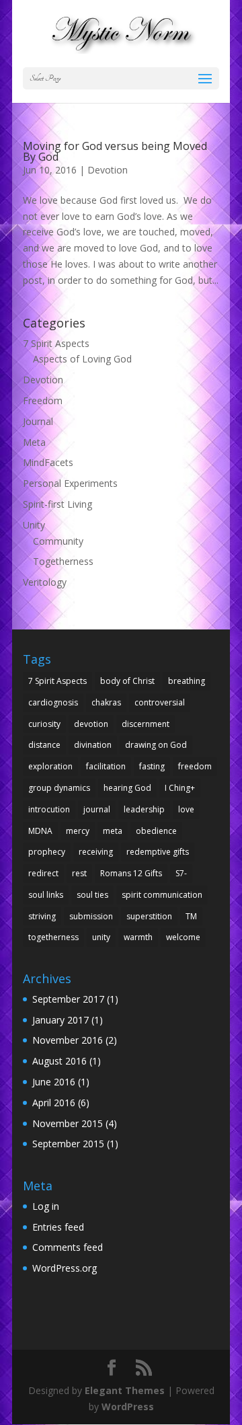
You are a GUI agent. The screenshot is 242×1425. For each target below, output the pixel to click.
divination (93, 744)
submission (91, 916)
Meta (34, 442)
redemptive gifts (157, 851)
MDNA (40, 831)
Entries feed (58, 1227)
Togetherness (63, 561)
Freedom (43, 400)
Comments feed (67, 1247)
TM (191, 916)
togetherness (53, 937)
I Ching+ (180, 788)
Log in (45, 1206)
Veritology (45, 582)
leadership (144, 809)
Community (58, 541)
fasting (152, 766)
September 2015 (68, 1143)
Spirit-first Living (57, 504)
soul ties (92, 894)
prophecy (46, 851)
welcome (183, 937)
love (186, 809)
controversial (159, 702)
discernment (145, 724)
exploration (50, 766)
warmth (138, 937)
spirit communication (162, 894)
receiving (96, 851)
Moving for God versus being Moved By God (115, 151)
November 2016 (67, 1040)
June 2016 (53, 1081)
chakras (106, 702)
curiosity (44, 724)
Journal (38, 421)
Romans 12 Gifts (131, 873)
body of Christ (127, 681)
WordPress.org (64, 1268)
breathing (186, 681)
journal (96, 809)
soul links (45, 894)
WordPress (128, 1406)
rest (79, 873)
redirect (43, 873)
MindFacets (48, 462)
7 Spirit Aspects (56, 343)
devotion (91, 724)
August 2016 (59, 1060)
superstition (149, 916)
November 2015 (67, 1123)
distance (44, 744)
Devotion (107, 169)
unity (101, 937)
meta (112, 831)
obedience (156, 831)
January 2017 (60, 1019)
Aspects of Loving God (82, 358)
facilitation (106, 766)
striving (42, 916)
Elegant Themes (125, 1390)
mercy (77, 831)
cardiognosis (53, 702)
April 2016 (53, 1102)
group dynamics (59, 788)
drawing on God (156, 744)
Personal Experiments (70, 483)
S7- (181, 873)
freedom (195, 766)
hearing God (127, 788)
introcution (49, 809)
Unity (34, 524)
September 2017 (68, 999)
